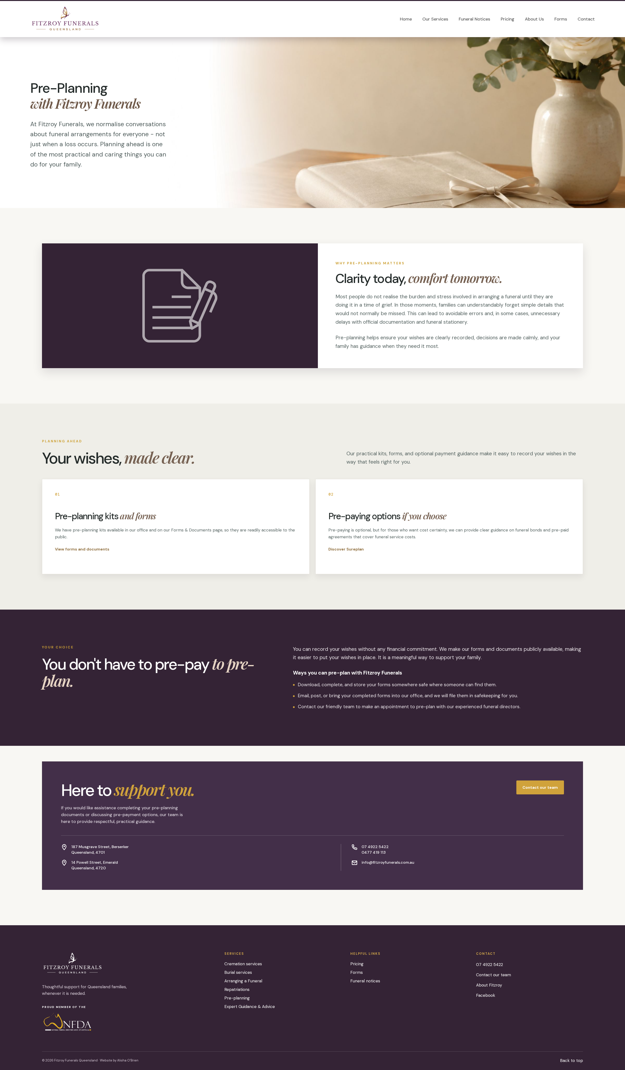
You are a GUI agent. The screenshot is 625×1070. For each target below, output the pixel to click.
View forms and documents (82, 549)
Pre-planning (237, 998)
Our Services (435, 19)
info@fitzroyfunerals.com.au (388, 862)
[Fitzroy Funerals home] (65, 19)
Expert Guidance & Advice (249, 1006)
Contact (586, 19)
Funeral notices (365, 981)
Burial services (238, 972)
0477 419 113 (374, 852)
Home (406, 19)
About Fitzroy (489, 985)
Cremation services (243, 963)
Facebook (485, 995)
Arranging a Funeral (243, 981)
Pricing (507, 19)
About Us (534, 19)
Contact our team (540, 787)
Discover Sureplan (346, 549)
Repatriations (237, 989)
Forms (560, 19)
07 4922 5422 (375, 846)
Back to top (571, 1060)
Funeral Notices (474, 19)
